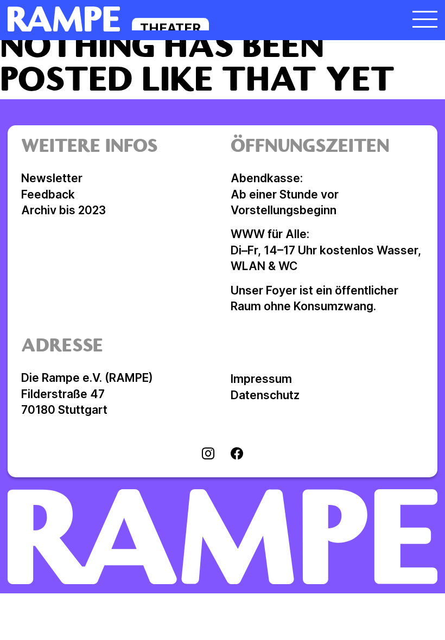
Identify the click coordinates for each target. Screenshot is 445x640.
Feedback (48, 194)
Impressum (261, 379)
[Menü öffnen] (424, 19)
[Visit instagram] (208, 454)
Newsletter (51, 178)
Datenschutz (265, 395)
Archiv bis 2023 (63, 210)
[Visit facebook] (237, 454)
